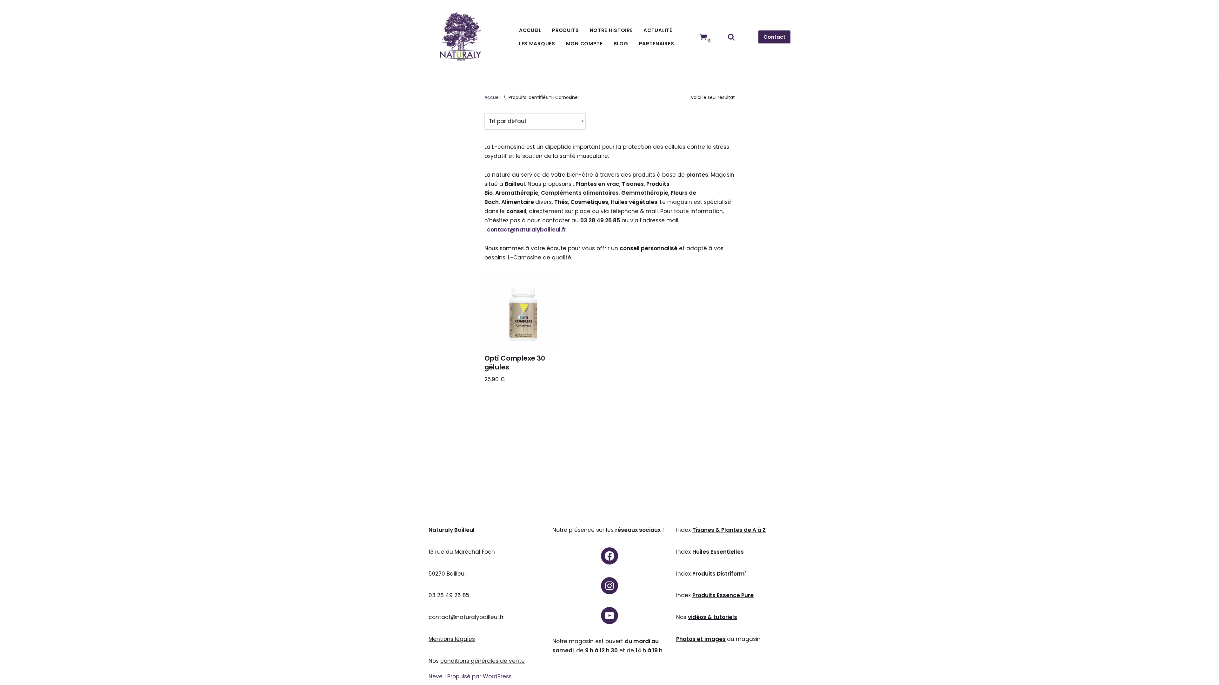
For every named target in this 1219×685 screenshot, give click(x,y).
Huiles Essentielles (718, 552)
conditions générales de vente (482, 661)
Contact (774, 37)
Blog (621, 43)
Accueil (530, 30)
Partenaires (656, 43)
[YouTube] (609, 615)
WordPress (497, 676)
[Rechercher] (731, 37)
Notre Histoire (611, 30)
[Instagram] (609, 585)
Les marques (537, 43)
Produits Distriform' (719, 573)
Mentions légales (452, 639)
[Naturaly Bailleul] (460, 37)
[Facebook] (609, 555)
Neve (436, 676)
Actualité (657, 30)
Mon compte (584, 43)
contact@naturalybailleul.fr (526, 229)
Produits (565, 30)
